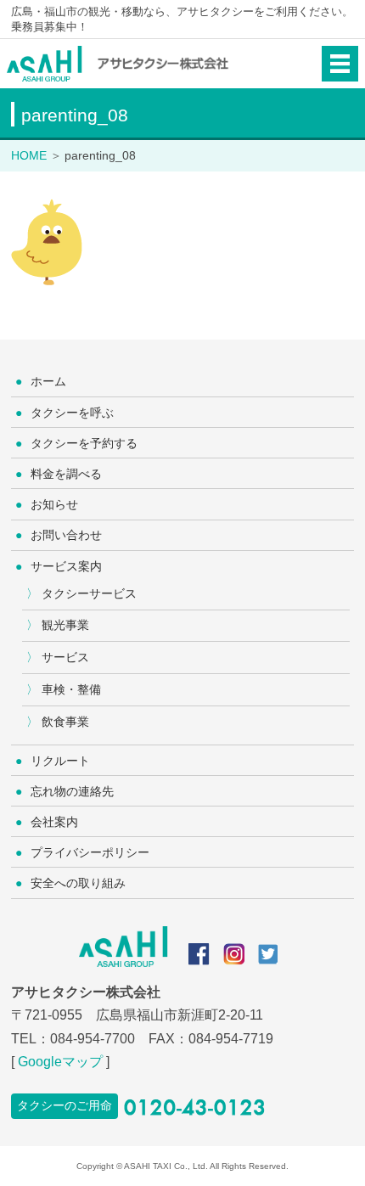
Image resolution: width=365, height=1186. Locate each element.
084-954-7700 (92, 1038)
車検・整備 (71, 689)
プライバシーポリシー (90, 852)
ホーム (48, 381)
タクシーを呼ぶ (72, 412)
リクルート (60, 760)
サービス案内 (66, 566)
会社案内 (54, 822)
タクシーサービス (89, 593)
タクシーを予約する (84, 443)
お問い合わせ (66, 535)
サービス (65, 657)
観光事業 (65, 625)
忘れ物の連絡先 (72, 791)
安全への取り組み (78, 883)
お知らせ (54, 504)
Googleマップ (60, 1061)
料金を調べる (66, 474)
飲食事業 (65, 721)
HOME (29, 155)
